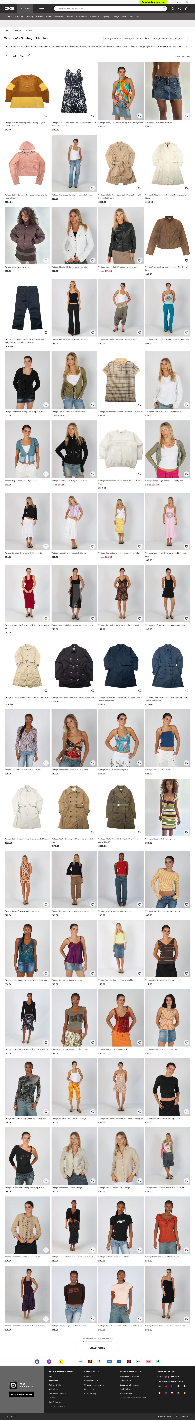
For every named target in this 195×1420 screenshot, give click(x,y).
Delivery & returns (56, 1385)
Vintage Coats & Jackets (137, 38)
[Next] (188, 38)
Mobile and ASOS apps (129, 1376)
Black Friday (125, 1389)
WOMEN (25, 8)
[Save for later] (46, 116)
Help (51, 1376)
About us (88, 1376)
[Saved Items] (179, 8)
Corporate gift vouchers (129, 1385)
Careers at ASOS (91, 1380)
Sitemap (52, 1397)
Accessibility (185, 1416)
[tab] (9, 16)
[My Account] (172, 8)
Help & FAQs (175, 2)
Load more (97, 1347)
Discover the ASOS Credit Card (133, 1397)
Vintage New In (113, 38)
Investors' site (89, 1389)
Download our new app (153, 2)
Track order (53, 1380)
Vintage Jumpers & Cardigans (168, 38)
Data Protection (55, 1402)
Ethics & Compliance (57, 1406)
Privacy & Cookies (164, 1416)
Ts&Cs (176, 1416)
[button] (159, 1386)
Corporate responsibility (94, 1385)
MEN (41, 8)
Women (17, 30)
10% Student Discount (58, 1393)
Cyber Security (90, 1393)
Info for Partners (126, 1393)
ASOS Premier (54, 1389)
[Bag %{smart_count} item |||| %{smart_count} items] (186, 8)
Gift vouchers (125, 1380)
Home (7, 30)
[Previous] (101, 38)
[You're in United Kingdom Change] (186, 2)
